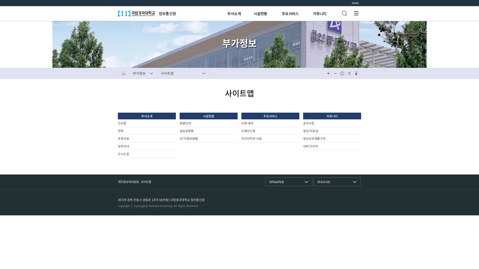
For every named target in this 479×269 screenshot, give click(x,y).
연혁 (120, 131)
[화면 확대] (328, 73)
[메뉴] (356, 13)
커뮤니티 (320, 14)
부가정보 (139, 73)
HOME (355, 3)
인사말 (122, 123)
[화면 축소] (335, 73)
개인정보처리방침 (128, 182)
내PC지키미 (310, 146)
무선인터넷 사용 (251, 138)
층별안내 (185, 123)
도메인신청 (248, 131)
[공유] (349, 73)
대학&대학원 (276, 182)
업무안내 (123, 146)
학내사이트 (323, 182)
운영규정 (123, 138)
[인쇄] (342, 73)
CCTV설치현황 (189, 138)
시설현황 (260, 14)
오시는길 (123, 153)
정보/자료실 (310, 131)
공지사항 (308, 123)
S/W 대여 (247, 123)
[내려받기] (356, 73)
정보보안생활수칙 (314, 138)
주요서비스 (290, 14)
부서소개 (234, 14)
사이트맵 (167, 73)
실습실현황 (187, 131)
